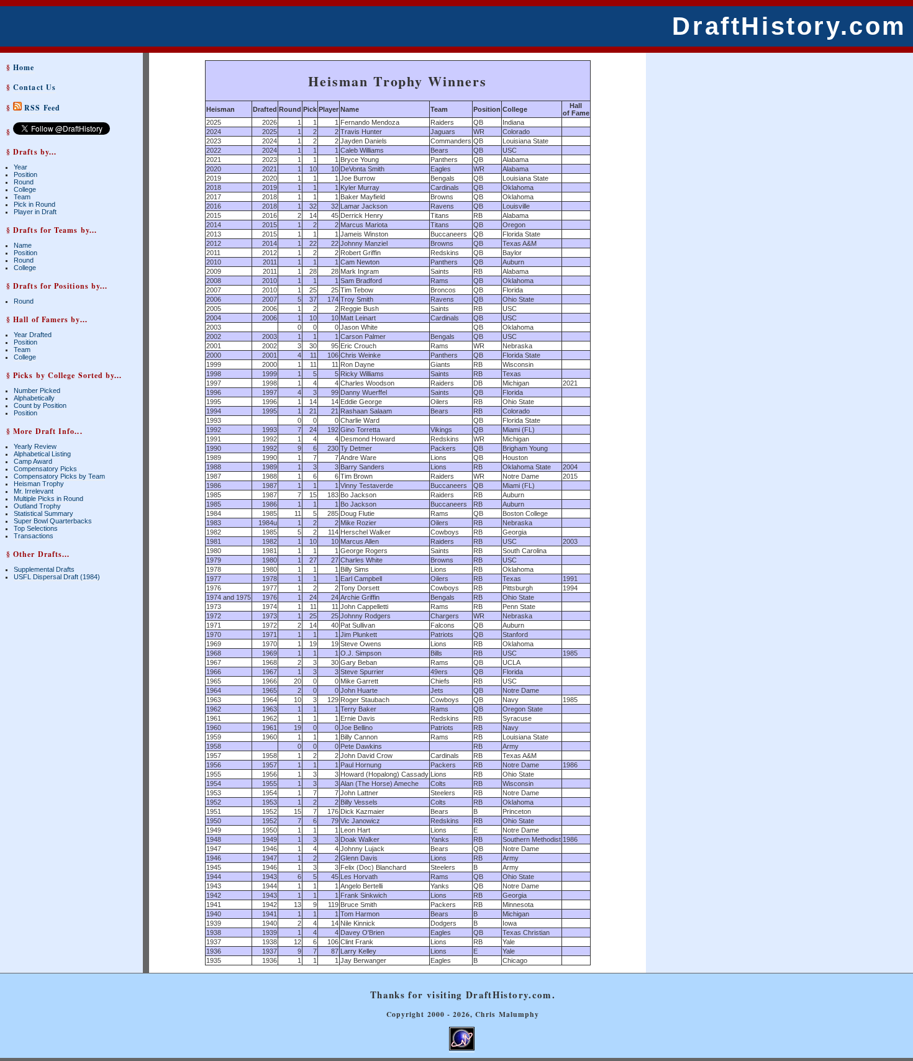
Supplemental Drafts (44, 569)
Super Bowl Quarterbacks (53, 521)
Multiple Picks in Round (48, 498)
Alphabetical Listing (42, 454)
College (25, 189)
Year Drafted (33, 334)
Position (25, 174)
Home (23, 67)
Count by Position (40, 405)
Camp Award (33, 461)
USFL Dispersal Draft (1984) (57, 576)
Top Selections (36, 528)
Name (23, 245)
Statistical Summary (43, 513)
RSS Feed (41, 107)
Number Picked (37, 390)
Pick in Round (34, 204)
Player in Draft (35, 211)
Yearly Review (35, 446)
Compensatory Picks (45, 468)
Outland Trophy (37, 506)
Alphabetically (34, 398)
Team (22, 197)
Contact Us (34, 87)
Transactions (33, 536)
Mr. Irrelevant (33, 491)
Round (24, 182)
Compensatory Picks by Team (59, 476)
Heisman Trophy (39, 483)
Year (20, 167)
